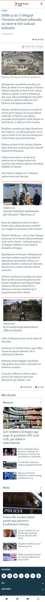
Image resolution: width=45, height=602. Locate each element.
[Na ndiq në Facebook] (4, 576)
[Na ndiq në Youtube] (15, 576)
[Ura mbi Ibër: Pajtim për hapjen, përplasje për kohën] (10, 465)
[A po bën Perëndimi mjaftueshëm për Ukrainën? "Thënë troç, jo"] (22, 194)
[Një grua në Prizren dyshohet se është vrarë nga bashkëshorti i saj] (10, 476)
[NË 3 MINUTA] (28, 599)
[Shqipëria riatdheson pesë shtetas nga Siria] (10, 546)
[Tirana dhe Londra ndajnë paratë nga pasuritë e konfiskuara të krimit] (22, 503)
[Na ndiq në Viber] (32, 576)
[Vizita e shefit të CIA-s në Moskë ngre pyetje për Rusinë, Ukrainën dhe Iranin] (10, 533)
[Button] (38, 39)
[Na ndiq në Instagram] (9, 576)
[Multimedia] (6, 599)
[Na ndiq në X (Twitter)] (21, 576)
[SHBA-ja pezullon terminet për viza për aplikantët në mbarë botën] (10, 557)
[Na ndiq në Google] (38, 576)
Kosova (8, 402)
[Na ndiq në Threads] (27, 576)
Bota (6, 488)
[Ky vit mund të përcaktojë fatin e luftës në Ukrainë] (22, 310)
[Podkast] (17, 599)
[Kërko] (38, 599)
